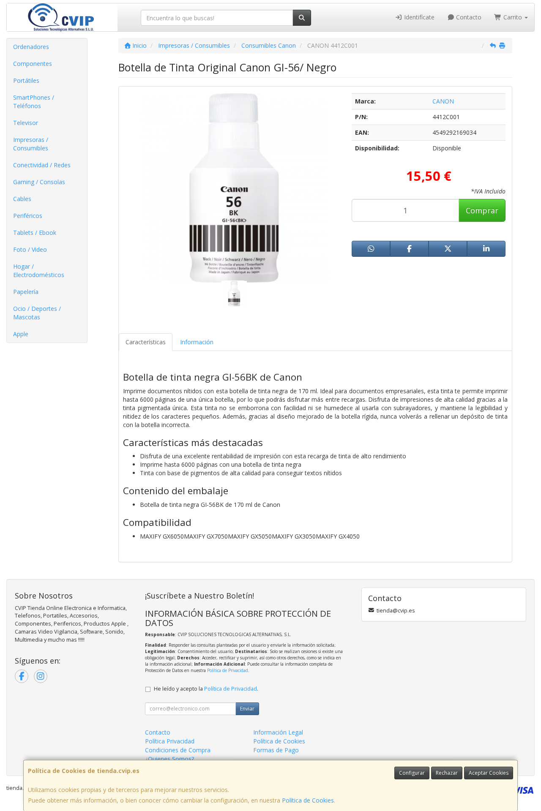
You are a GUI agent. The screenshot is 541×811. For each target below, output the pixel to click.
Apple (20, 334)
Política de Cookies (308, 800)
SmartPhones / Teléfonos (33, 101)
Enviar (247, 708)
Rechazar (447, 772)
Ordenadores (31, 47)
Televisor (25, 123)
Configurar (412, 772)
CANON (443, 101)
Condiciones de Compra (177, 750)
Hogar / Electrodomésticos (38, 270)
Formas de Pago (276, 750)
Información (196, 342)
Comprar (482, 210)
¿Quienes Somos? (169, 759)
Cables (22, 199)
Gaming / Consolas (39, 182)
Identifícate (418, 17)
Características (146, 342)
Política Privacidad (169, 741)
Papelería (25, 292)
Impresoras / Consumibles (30, 144)
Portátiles (26, 80)
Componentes (32, 64)
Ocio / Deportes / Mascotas (37, 313)
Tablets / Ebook (34, 233)
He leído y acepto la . (206, 688)
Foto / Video (30, 249)
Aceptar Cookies (488, 772)
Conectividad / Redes (42, 165)
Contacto (467, 17)
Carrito (513, 17)
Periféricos (27, 216)
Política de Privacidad (227, 670)
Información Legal (278, 732)
